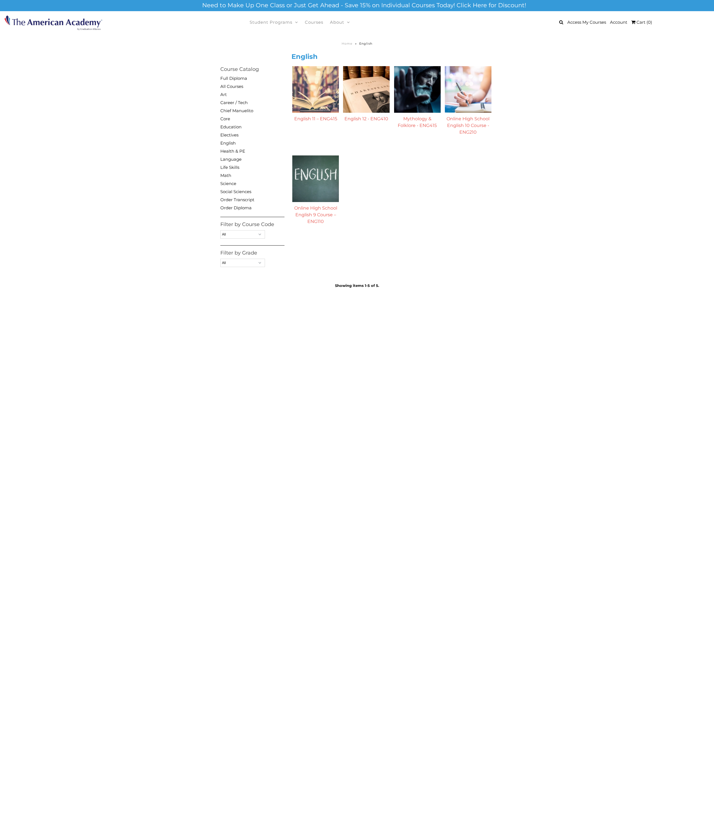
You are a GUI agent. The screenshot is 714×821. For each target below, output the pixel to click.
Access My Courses (586, 22)
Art (223, 94)
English (228, 143)
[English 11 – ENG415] (315, 89)
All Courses (231, 86)
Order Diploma (236, 207)
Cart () (643, 22)
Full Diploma (233, 78)
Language (231, 159)
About (337, 22)
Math (225, 175)
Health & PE (232, 151)
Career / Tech (234, 102)
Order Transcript (237, 199)
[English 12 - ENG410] (366, 89)
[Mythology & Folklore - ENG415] (417, 89)
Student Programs (271, 22)
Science (228, 183)
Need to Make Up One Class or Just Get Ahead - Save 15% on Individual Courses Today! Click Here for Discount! (364, 5)
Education (231, 126)
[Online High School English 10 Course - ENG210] (468, 89)
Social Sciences (235, 191)
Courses (314, 22)
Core (225, 118)
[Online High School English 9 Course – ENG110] (315, 178)
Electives (229, 135)
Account (618, 22)
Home (347, 43)
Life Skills (229, 167)
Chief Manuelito (236, 110)
